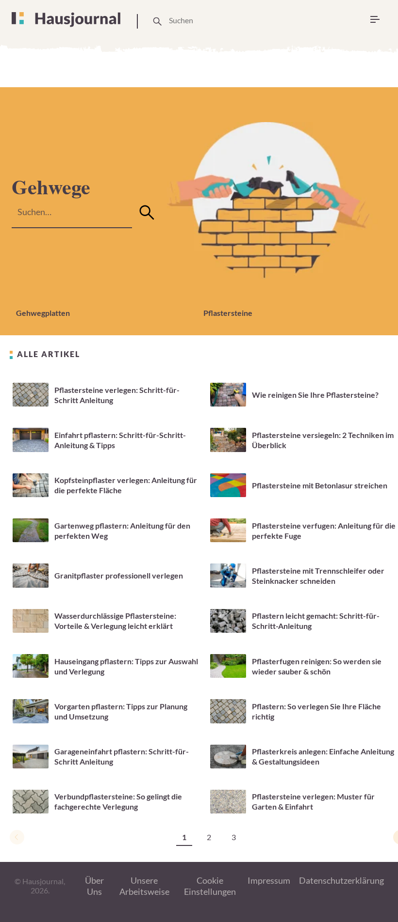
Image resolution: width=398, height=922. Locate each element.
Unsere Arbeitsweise (144, 886)
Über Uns (94, 886)
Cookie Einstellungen (210, 886)
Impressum (269, 880)
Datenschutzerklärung (341, 880)
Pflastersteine (227, 312)
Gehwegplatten (43, 312)
